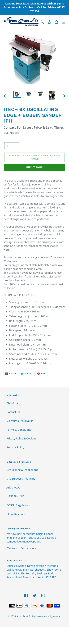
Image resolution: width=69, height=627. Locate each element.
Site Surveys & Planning (20, 478)
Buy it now (34, 167)
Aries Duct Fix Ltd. (26, 616)
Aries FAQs (13, 487)
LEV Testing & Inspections (22, 470)
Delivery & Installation (20, 421)
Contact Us (13, 412)
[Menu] (63, 21)
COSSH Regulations (18, 505)
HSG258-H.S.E (15, 496)
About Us (12, 403)
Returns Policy (15, 447)
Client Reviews (15, 514)
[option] (17, 94)
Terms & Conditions (18, 429)
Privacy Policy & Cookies (21, 438)
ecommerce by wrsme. (49, 616)
